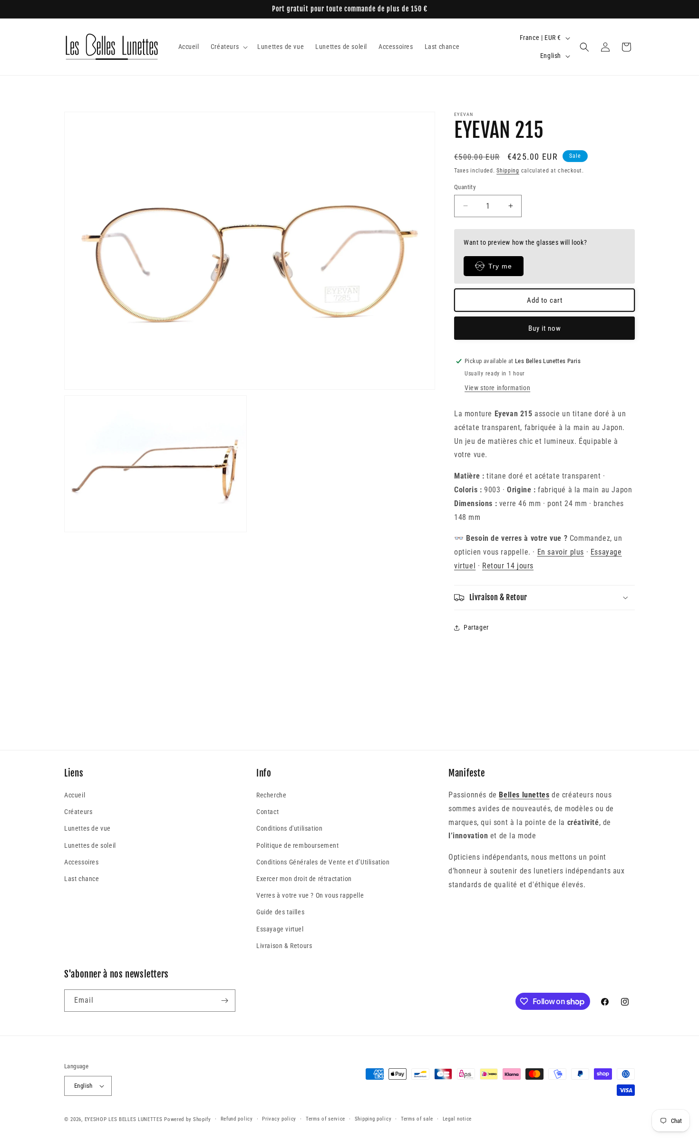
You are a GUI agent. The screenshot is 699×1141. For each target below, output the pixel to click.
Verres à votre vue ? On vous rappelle (310, 895)
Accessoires (81, 862)
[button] (228, 47)
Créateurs (78, 811)
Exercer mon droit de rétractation (304, 878)
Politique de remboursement (297, 845)
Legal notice (457, 1119)
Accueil (74, 795)
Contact (267, 811)
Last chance (81, 878)
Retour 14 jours (508, 565)
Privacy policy (279, 1119)
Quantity (465, 187)
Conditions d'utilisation (289, 828)
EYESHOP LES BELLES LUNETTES (124, 1119)
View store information (497, 388)
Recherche (271, 795)
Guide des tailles (280, 912)
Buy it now (544, 328)
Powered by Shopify (187, 1119)
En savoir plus (560, 551)
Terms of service (325, 1119)
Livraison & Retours (284, 945)
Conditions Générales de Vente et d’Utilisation (323, 862)
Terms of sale (417, 1119)
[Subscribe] (224, 1000)
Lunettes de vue (87, 828)
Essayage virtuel (280, 929)
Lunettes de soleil (90, 845)
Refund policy (237, 1119)
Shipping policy (373, 1119)
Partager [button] (476, 627)
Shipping (507, 170)
